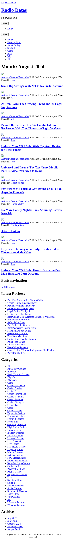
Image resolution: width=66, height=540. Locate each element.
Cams (10, 50)
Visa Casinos (13, 496)
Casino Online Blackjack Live (22, 303)
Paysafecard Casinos (17, 474)
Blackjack (12, 380)
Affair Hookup (10, 231)
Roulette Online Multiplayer (21, 305)
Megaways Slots (15, 449)
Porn (9, 53)
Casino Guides (14, 388)
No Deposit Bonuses (17, 460)
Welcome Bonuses (16, 505)
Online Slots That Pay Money (21, 339)
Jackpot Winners (15, 435)
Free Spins (12, 421)
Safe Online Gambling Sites (20, 308)
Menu (4, 23)
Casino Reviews (15, 399)
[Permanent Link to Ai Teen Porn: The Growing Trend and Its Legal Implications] (2, 92)
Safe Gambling (14, 480)
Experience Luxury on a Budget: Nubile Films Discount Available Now (30, 250)
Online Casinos (14, 466)
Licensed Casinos (15, 438)
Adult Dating (13, 45)
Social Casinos (14, 488)
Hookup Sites (14, 42)
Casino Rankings (15, 396)
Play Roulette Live (16, 353)
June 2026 (12, 521)
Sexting (11, 48)
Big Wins (11, 377)
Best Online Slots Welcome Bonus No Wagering (30, 316)
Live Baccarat (14, 441)
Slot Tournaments (15, 485)
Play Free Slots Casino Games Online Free (28, 300)
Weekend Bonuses (16, 502)
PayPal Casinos (14, 471)
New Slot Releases (16, 457)
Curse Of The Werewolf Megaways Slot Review (31, 350)
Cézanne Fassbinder (15, 77)
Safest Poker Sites (16, 322)
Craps (10, 407)
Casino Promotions (16, 394)
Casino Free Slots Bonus (19, 314)
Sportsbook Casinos (17, 491)
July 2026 (12, 518)
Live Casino (13, 444)
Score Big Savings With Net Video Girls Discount (32, 86)
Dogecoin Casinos (16, 413)
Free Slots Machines (17, 336)
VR (9, 56)
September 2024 (15, 526)
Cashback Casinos (16, 385)
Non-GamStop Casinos (18, 463)
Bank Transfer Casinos (18, 374)
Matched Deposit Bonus (19, 330)
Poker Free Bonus (16, 341)
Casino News (13, 391)
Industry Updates (15, 432)
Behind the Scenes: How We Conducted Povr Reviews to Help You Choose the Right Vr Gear (30, 126)
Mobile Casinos (15, 452)
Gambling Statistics (16, 424)
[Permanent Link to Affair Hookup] (2, 219)
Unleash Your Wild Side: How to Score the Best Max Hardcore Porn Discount (30, 272)
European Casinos (16, 416)
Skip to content (8, 2)
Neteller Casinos (15, 455)
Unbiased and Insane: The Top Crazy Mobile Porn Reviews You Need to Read (29, 169)
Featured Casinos (15, 419)
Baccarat (11, 371)
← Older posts (8, 287)
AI (8, 59)
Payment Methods (16, 469)
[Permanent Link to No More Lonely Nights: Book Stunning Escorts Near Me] (2, 198)
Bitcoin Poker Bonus (17, 333)
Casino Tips (13, 405)
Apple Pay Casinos (16, 369)
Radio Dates (14, 10)
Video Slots (13, 494)
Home (10, 28)
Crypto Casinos (14, 410)
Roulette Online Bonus (18, 319)
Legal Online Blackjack (18, 311)
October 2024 (14, 523)
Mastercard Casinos (16, 446)
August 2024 (13, 529)
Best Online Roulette (17, 347)
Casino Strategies (15, 402)
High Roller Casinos (17, 427)
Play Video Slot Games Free (21, 325)
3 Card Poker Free (16, 344)
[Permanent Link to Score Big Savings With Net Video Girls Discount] (2, 74)
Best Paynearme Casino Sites (21, 328)
